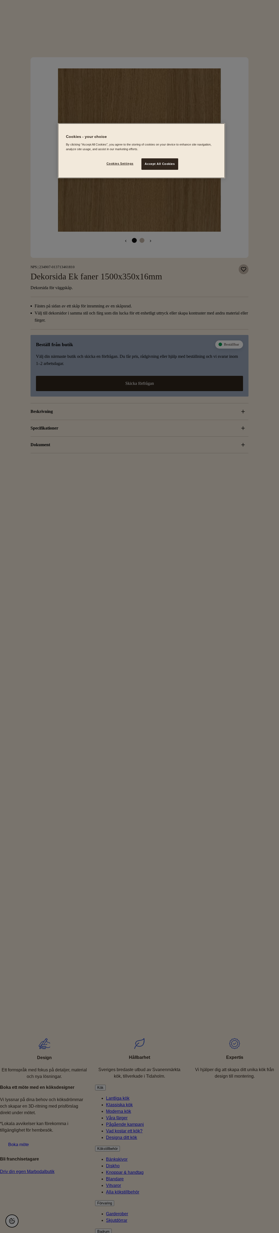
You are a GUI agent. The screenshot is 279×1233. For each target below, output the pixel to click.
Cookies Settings (120, 163)
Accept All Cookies (160, 163)
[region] (141, 150)
